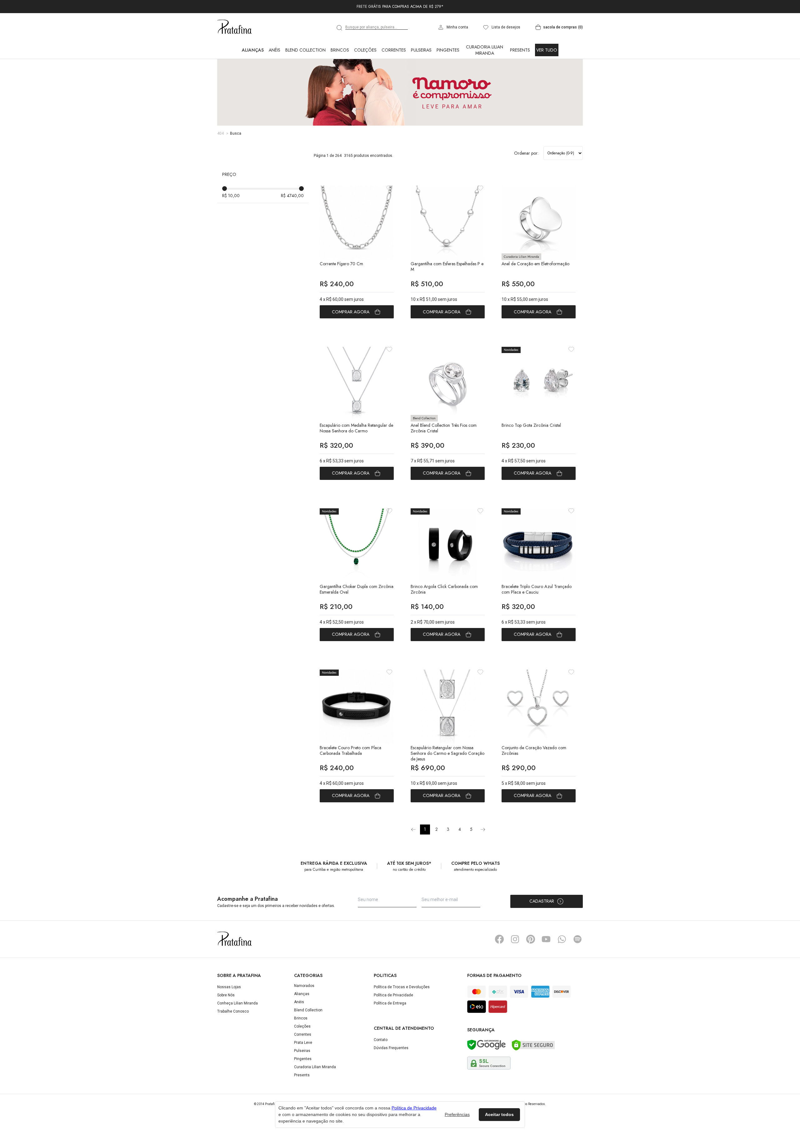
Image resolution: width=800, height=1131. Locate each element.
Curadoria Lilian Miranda (484, 77)
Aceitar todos (499, 1114)
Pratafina (234, 54)
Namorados (304, 1013)
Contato (381, 1067)
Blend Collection (305, 77)
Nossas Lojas (229, 1014)
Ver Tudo (546, 77)
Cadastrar (541, 928)
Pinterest (530, 966)
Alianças (253, 77)
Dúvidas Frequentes (391, 1075)
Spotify (577, 966)
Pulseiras (421, 77)
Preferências (457, 1114)
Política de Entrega (390, 1031)
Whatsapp (562, 966)
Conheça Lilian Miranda (237, 1031)
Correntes (394, 77)
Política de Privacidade (393, 1022)
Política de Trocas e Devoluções (402, 1014)
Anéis (274, 77)
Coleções (365, 77)
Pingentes (448, 77)
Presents (520, 77)
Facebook (499, 966)
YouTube (546, 966)
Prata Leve (303, 1070)
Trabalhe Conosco (233, 1039)
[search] (340, 55)
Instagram (515, 966)
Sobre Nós (226, 1022)
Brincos (340, 77)
